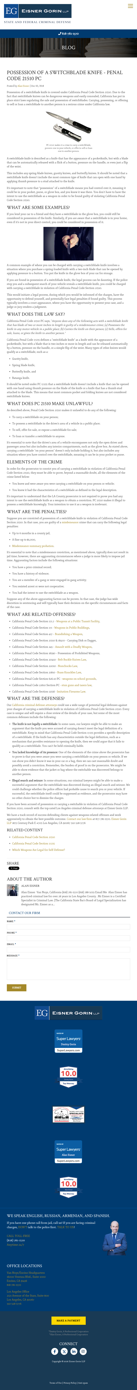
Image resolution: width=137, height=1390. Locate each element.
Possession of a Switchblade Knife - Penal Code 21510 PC (65, 75)
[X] (64, 1351)
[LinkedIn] (74, 1351)
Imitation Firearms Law (71, 691)
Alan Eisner (23, 86)
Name (11, 921)
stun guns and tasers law (77, 685)
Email (11, 944)
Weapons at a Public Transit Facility (77, 621)
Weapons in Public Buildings (71, 627)
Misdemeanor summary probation (33, 546)
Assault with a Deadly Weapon (73, 647)
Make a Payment (68, 1320)
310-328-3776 (14, 1303)
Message (13, 956)
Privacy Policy (69, 1383)
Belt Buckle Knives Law (72, 659)
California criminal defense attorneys (34, 705)
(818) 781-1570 (16, 1240)
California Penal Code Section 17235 (33, 843)
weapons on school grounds (79, 679)
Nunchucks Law (67, 666)
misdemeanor (70, 522)
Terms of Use (55, 1383)
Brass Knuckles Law (69, 672)
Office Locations (24, 1265)
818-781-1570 (70, 33)
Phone (12, 933)
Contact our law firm (79, 819)
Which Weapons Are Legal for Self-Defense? (38, 850)
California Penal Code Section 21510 (33, 837)
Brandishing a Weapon (68, 634)
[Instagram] (83, 1351)
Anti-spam (83, 1383)
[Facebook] (54, 1351)
